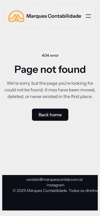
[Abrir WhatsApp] (86, 202)
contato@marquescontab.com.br (54, 179)
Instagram (55, 184)
